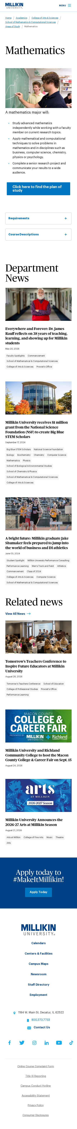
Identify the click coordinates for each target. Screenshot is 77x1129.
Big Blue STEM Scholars (19, 449)
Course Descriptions (23, 234)
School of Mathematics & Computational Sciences (30, 22)
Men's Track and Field (43, 566)
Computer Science (56, 455)
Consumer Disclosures (36, 1115)
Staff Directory (38, 984)
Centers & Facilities (38, 953)
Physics (26, 461)
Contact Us (42, 1027)
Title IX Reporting (35, 1076)
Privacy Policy (36, 1105)
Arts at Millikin (13, 837)
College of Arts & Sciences (45, 18)
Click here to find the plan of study (37, 188)
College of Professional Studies (22, 689)
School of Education (54, 684)
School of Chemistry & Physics (22, 471)
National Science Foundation (48, 449)
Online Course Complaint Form (35, 1066)
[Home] (14, 7)
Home (8, 18)
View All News (15, 613)
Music (49, 837)
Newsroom (38, 974)
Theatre (59, 837)
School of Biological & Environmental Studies (29, 466)
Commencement (36, 356)
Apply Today (38, 892)
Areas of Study (12, 26)
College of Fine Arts (33, 837)
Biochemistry (23, 455)
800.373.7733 (41, 1019)
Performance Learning (18, 566)
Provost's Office (44, 367)
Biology (10, 455)
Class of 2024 (34, 571)
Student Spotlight (15, 560)
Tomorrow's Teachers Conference (23, 684)
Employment (38, 995)
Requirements (18, 218)
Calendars (38, 943)
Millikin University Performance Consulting (48, 560)
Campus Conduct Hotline (36, 1086)
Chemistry (39, 455)
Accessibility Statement (36, 1096)
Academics (21, 18)
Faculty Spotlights (16, 356)
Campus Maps (38, 963)
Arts (9, 843)
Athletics (61, 566)
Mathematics (13, 461)
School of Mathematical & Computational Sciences (32, 361)
